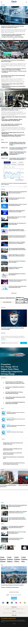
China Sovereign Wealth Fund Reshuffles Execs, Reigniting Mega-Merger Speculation (17, 249)
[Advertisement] (14, 495)
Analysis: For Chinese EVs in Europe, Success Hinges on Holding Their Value (12, 26)
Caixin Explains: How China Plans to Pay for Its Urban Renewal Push (17, 159)
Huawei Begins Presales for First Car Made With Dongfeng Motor (17, 217)
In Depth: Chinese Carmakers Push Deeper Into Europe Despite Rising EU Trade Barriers (13, 35)
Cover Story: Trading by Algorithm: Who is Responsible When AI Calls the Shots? (12, 120)
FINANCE (2, 502)
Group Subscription (18, 608)
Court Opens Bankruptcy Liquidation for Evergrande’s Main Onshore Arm (11, 125)
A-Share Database (19, 179)
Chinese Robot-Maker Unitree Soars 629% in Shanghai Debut (13, 84)
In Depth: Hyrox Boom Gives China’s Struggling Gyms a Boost (16, 268)
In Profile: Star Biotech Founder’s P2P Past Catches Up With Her (14, 71)
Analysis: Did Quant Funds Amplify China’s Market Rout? (14, 117)
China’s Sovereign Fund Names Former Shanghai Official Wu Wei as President (16, 230)
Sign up (23, 342)
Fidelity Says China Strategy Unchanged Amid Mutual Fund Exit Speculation (18, 192)
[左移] (1, 477)
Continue (14, 623)
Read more (14, 293)
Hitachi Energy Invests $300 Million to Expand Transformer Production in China (15, 382)
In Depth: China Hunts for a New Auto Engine (12, 37)
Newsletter (8, 608)
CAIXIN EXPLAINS (3, 544)
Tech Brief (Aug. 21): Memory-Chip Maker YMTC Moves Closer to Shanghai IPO (17, 243)
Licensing (22, 608)
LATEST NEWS (3, 189)
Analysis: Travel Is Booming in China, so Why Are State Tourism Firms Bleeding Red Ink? (17, 153)
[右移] (26, 477)
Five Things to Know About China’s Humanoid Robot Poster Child (13, 76)
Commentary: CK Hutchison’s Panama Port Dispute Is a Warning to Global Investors (17, 236)
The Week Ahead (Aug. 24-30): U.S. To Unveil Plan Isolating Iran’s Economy (18, 205)
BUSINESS (2, 523)
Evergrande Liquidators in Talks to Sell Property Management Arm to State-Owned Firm (13, 135)
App (5, 608)
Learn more (3, 622)
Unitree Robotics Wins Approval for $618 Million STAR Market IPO (13, 87)
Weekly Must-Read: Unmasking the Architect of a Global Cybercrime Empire (18, 280)
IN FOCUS (2, 469)
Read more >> (4, 340)
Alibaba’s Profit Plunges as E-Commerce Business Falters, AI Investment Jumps (16, 255)
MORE (25, 186)
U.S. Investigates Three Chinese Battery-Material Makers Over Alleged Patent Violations (14, 69)
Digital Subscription (12, 608)
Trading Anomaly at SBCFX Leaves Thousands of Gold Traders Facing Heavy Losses (13, 109)
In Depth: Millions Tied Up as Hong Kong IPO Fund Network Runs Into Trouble (17, 143)
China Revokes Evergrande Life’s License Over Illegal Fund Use (17, 199)
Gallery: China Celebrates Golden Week (8, 485)
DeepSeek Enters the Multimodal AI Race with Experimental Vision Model (17, 211)
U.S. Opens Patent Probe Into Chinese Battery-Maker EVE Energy (13, 60)
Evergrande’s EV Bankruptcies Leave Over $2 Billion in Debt (13, 133)
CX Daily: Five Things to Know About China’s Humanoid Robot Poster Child (17, 287)
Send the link (14, 598)
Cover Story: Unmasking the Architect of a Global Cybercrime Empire (18, 148)
